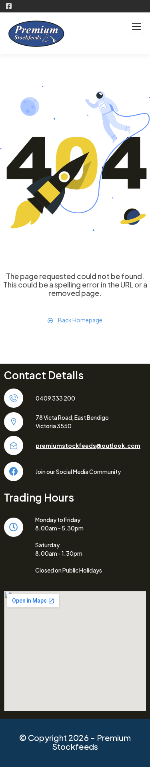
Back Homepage (79, 320)
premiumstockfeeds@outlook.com (88, 445)
